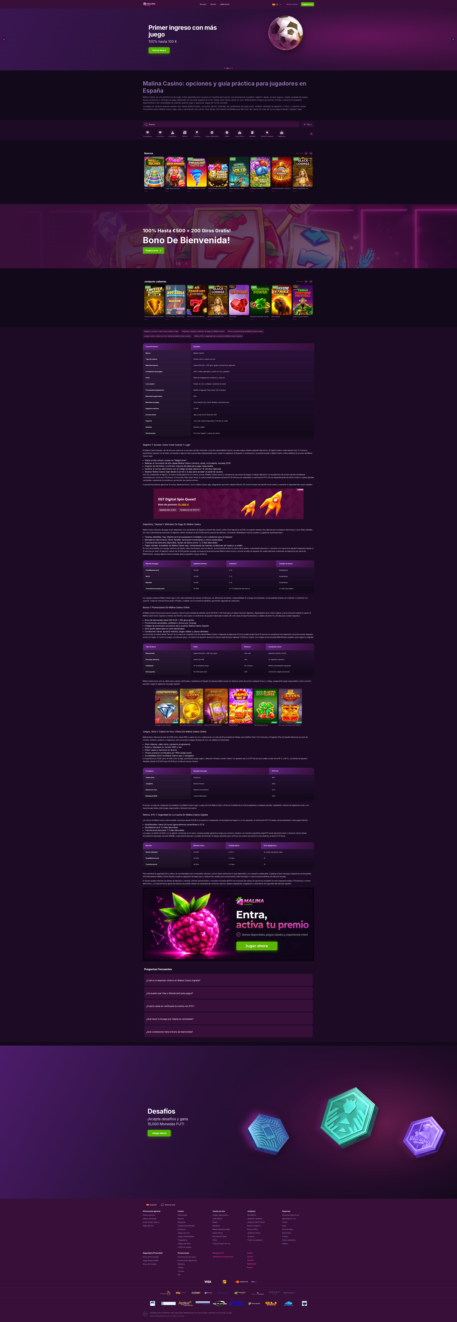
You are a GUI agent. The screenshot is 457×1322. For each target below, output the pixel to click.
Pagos (250, 1253)
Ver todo (299, 153)
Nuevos (148, 153)
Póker (215, 1240)
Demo (146, 191)
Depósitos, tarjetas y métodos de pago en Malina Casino (203, 331)
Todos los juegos (184, 1247)
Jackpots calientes (155, 281)
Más (253, 1282)
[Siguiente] (453, 39)
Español (153, 1205)
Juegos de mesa (184, 1244)
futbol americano (289, 1240)
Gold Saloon (217, 1219)
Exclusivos (182, 1229)
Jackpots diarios (253, 1233)
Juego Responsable (150, 1260)
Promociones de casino (187, 1257)
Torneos (181, 1271)
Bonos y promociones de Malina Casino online (245, 331)
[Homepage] (152, 4)
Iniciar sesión (292, 4)
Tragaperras (182, 1240)
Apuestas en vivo (289, 1219)
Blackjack (216, 1226)
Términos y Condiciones (223, 1257)
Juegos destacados (220, 1215)
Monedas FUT (218, 1253)
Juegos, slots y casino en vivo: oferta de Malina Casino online (167, 336)
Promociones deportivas (187, 1260)
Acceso (203, 4)
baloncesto (286, 1233)
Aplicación (224, 4)
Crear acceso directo (151, 1222)
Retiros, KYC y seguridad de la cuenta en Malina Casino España (218, 336)
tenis (284, 1226)
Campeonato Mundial (186, 1226)
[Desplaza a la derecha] (311, 134)
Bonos (213, 4)
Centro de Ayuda (149, 1219)
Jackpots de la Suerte (256, 1222)
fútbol (284, 1222)
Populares (182, 1222)
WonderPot (251, 1215)
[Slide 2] (227, 68)
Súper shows (218, 1233)
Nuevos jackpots (254, 1226)
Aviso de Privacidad (150, 1257)
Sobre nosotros (149, 1215)
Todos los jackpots (254, 1240)
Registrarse (307, 4)
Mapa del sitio (148, 1226)
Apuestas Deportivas (290, 1215)
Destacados (182, 1215)
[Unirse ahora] (228, 39)
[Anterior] (3, 39)
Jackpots (251, 1236)
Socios (250, 1257)
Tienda (180, 1268)
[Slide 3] (230, 68)
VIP (179, 1275)
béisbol (285, 1244)
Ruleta (215, 1222)
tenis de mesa (287, 1229)
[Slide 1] (224, 68)
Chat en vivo (170, 1205)
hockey (285, 1236)
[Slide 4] (232, 68)
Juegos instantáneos (186, 1236)
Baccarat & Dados (220, 1236)
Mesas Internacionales (221, 1229)
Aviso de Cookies (149, 1264)
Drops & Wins (252, 1229)
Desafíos (181, 1264)
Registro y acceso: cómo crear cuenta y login (161, 331)
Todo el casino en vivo (221, 1244)
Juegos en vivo (184, 1233)
